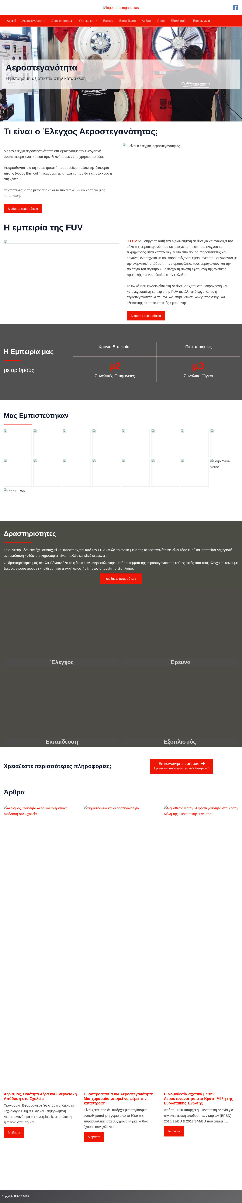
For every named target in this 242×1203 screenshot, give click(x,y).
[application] (95, 20)
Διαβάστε (14, 1132)
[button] (23, 208)
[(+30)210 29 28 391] (18, 1167)
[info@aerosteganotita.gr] (21, 1173)
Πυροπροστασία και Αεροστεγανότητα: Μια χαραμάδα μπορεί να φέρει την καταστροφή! (118, 1098)
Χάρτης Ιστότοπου (97, 1176)
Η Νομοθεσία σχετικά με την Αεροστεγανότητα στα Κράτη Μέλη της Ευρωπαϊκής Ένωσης (198, 1098)
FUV (133, 241)
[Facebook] (235, 7)
